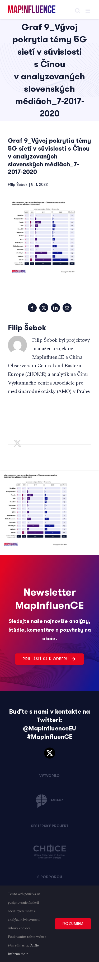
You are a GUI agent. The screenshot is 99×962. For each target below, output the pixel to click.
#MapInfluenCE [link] (49, 737)
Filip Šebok (17, 184)
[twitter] (49, 753)
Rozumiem (73, 923)
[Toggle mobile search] (77, 10)
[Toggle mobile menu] (88, 10)
